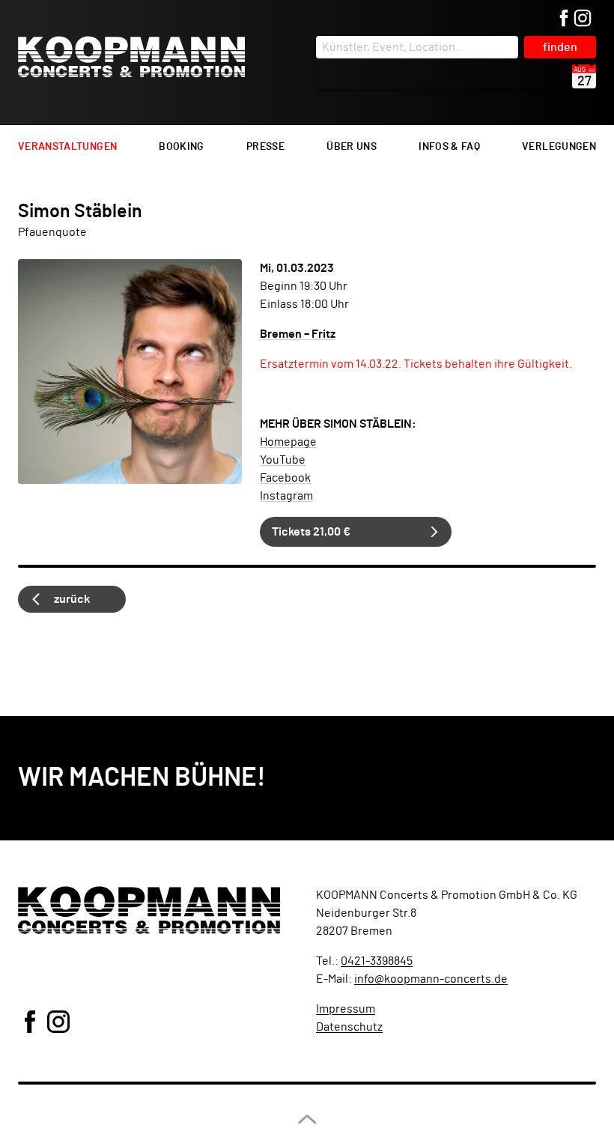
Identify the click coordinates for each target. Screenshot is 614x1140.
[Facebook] (564, 19)
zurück (72, 599)
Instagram (286, 496)
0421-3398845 (377, 961)
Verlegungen (559, 147)
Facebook (285, 478)
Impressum (345, 1009)
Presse (265, 147)
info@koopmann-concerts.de (431, 979)
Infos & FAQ (449, 147)
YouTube (283, 460)
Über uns (351, 147)
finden (560, 47)
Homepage (288, 442)
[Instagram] (583, 19)
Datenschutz (349, 1027)
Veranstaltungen (67, 147)
